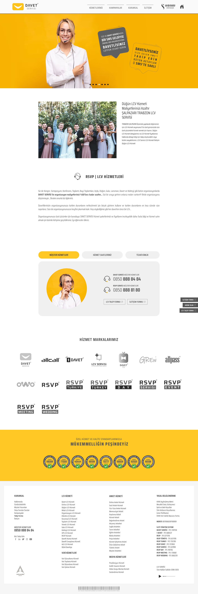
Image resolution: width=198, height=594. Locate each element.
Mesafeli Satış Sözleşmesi (166, 504)
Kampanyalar (19, 513)
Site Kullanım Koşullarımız (166, 510)
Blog (16, 521)
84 (32, 530)
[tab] (58, 255)
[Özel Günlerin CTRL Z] (102, 84)
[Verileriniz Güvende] (96, 84)
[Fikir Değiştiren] (105, 84)
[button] (96, 7)
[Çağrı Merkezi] (90, 84)
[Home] (181, 6)
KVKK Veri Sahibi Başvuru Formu (168, 515)
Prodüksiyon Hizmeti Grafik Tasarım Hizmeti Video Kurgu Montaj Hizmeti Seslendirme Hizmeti (119, 567)
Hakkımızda (18, 501)
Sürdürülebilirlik (20, 504)
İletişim (16, 518)
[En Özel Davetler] (108, 84)
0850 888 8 (21, 530)
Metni (171, 501)
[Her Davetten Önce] (99, 84)
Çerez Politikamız (163, 513)
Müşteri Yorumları (20, 507)
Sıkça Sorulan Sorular (21, 510)
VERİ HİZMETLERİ (69, 553)
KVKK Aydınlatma (163, 501)
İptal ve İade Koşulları (164, 507)
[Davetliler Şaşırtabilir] (93, 84)
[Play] (160, 576)
